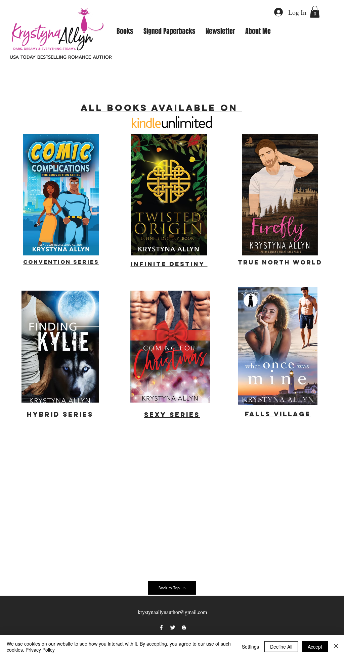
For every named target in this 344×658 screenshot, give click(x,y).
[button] (315, 12)
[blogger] (184, 627)
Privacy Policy (40, 649)
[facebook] (161, 627)
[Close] (336, 647)
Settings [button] (250, 646)
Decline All (281, 646)
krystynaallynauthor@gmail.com (172, 611)
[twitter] (172, 627)
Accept (315, 646)
